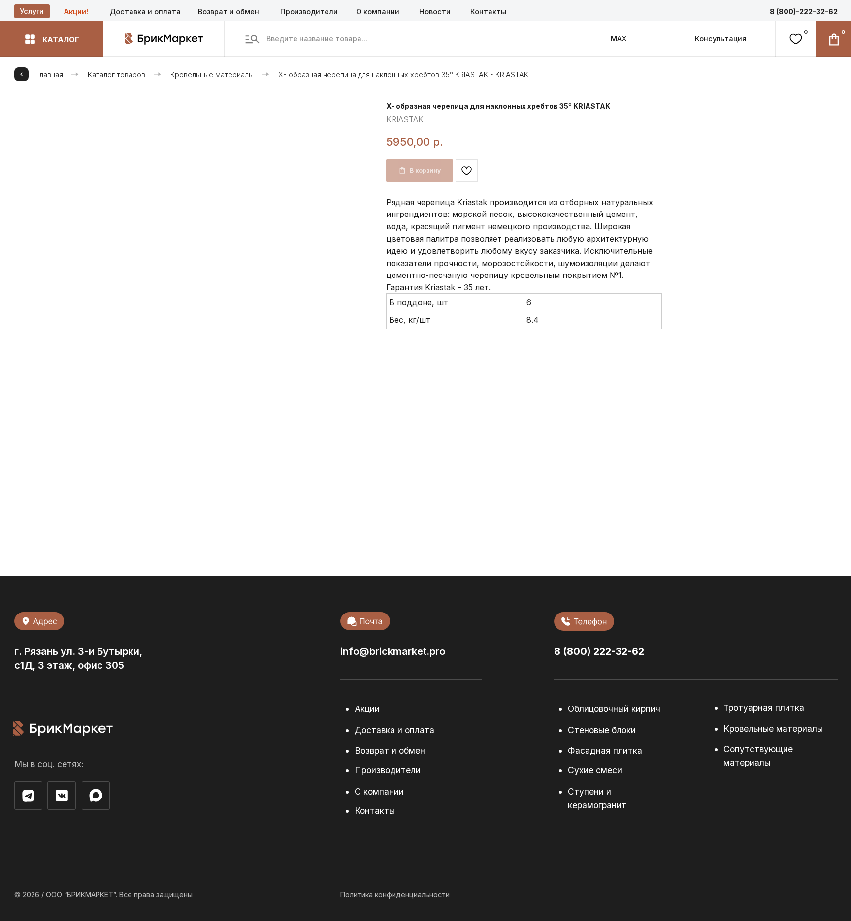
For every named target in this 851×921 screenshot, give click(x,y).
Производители (309, 11)
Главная (49, 74)
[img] (96, 796)
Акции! (76, 11)
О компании (377, 11)
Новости (435, 11)
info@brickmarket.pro (392, 651)
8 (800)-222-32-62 (804, 11)
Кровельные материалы (212, 74)
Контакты (488, 11)
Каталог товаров (116, 74)
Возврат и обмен (228, 11)
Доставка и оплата (145, 11)
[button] (51, 39)
